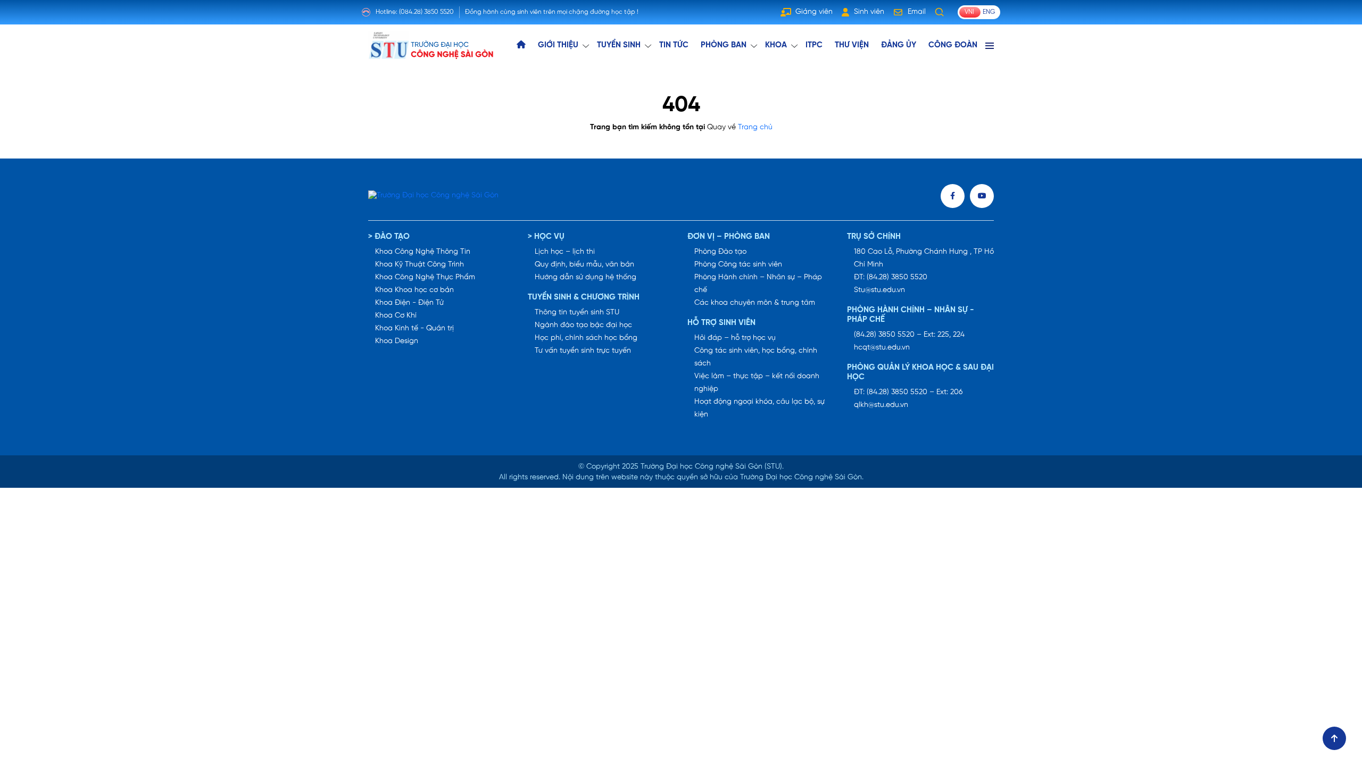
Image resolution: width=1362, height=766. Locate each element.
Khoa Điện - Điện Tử (409, 303)
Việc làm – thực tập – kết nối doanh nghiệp (756, 382)
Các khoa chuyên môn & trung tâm (754, 303)
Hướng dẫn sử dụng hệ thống (585, 277)
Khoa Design (396, 341)
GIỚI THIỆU (558, 45)
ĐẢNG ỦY (898, 45)
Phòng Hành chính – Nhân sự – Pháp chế (758, 283)
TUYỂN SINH (619, 45)
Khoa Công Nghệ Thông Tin (422, 252)
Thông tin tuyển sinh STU (577, 313)
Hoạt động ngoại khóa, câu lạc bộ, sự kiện (759, 408)
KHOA (776, 45)
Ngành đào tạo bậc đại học (583, 325)
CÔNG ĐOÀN (952, 45)
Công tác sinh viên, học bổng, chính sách (755, 357)
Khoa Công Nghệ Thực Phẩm (425, 277)
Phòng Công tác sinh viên (738, 265)
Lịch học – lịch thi (565, 252)
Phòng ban (723, 45)
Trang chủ (755, 127)
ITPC (814, 45)
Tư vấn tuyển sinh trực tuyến (583, 351)
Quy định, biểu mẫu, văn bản (584, 265)
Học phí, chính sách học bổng (586, 338)
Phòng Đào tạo (720, 252)
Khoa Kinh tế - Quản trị (414, 328)
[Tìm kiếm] (939, 12)
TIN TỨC (673, 45)
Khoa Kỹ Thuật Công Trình (419, 265)
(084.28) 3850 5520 (426, 12)
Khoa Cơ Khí (396, 316)
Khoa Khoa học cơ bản (414, 290)
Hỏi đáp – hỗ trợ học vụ (735, 338)
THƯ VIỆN (852, 45)
